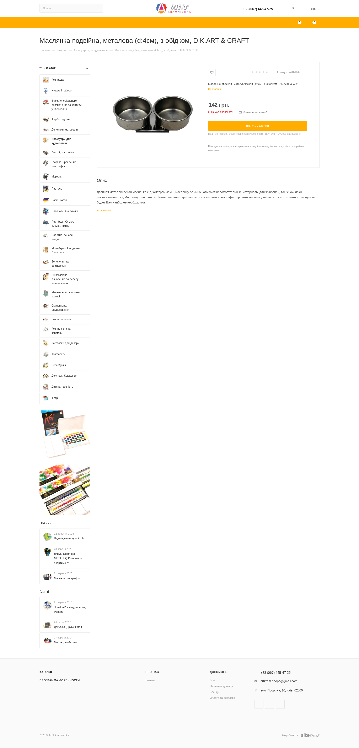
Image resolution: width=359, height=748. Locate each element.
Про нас (152, 672)
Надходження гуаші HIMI (69, 538)
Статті (44, 592)
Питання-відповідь (221, 686)
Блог (213, 680)
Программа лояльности (59, 680)
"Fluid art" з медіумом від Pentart (70, 609)
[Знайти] (98, 8)
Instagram (269, 704)
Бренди (214, 692)
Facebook (258, 704)
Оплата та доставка (222, 697)
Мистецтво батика (65, 642)
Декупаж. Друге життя (68, 626)
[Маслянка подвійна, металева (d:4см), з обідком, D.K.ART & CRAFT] (152, 114)
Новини (45, 523)
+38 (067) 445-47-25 (258, 9)
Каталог (46, 672)
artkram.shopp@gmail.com (279, 681)
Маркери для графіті (67, 578)
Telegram (280, 704)
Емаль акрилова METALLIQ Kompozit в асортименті (68, 558)
